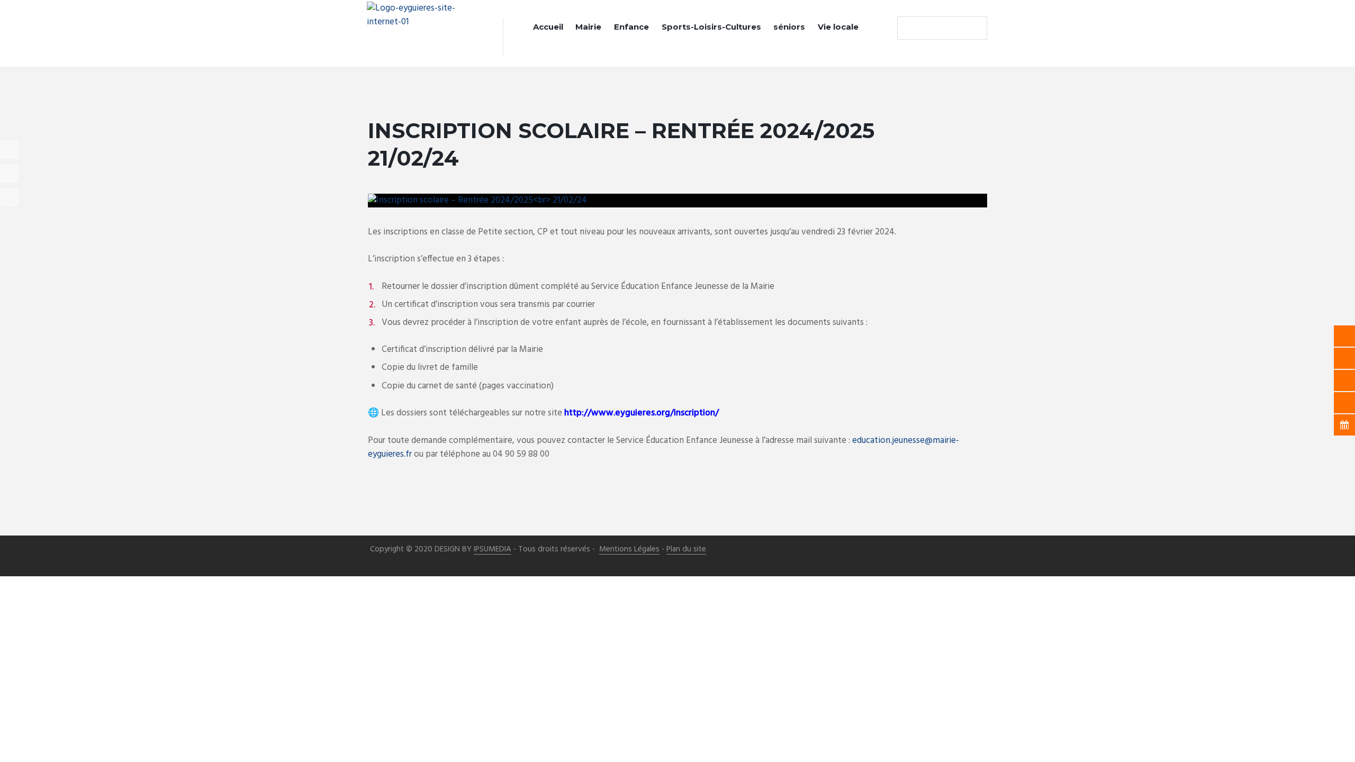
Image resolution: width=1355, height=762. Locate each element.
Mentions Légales (629, 549)
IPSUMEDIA (492, 549)
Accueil (548, 27)
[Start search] (908, 28)
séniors (789, 27)
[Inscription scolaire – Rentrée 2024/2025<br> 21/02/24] (677, 200)
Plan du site (686, 549)
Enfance (631, 27)
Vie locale (838, 27)
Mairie (588, 27)
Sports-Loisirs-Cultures (711, 27)
